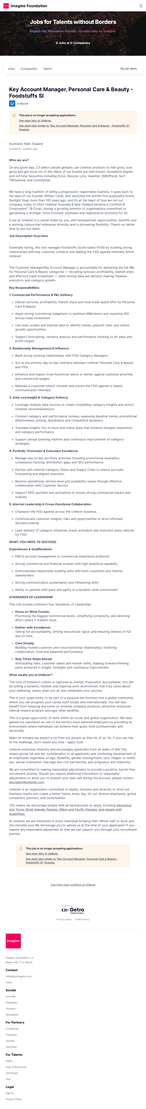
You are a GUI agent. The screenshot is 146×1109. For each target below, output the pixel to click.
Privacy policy (64, 919)
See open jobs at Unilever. (35, 120)
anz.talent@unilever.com (26, 782)
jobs (11, 69)
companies (29, 69)
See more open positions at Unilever (73, 884)
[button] (6, 6)
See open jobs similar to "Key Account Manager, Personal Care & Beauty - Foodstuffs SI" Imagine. (74, 127)
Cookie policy (82, 919)
